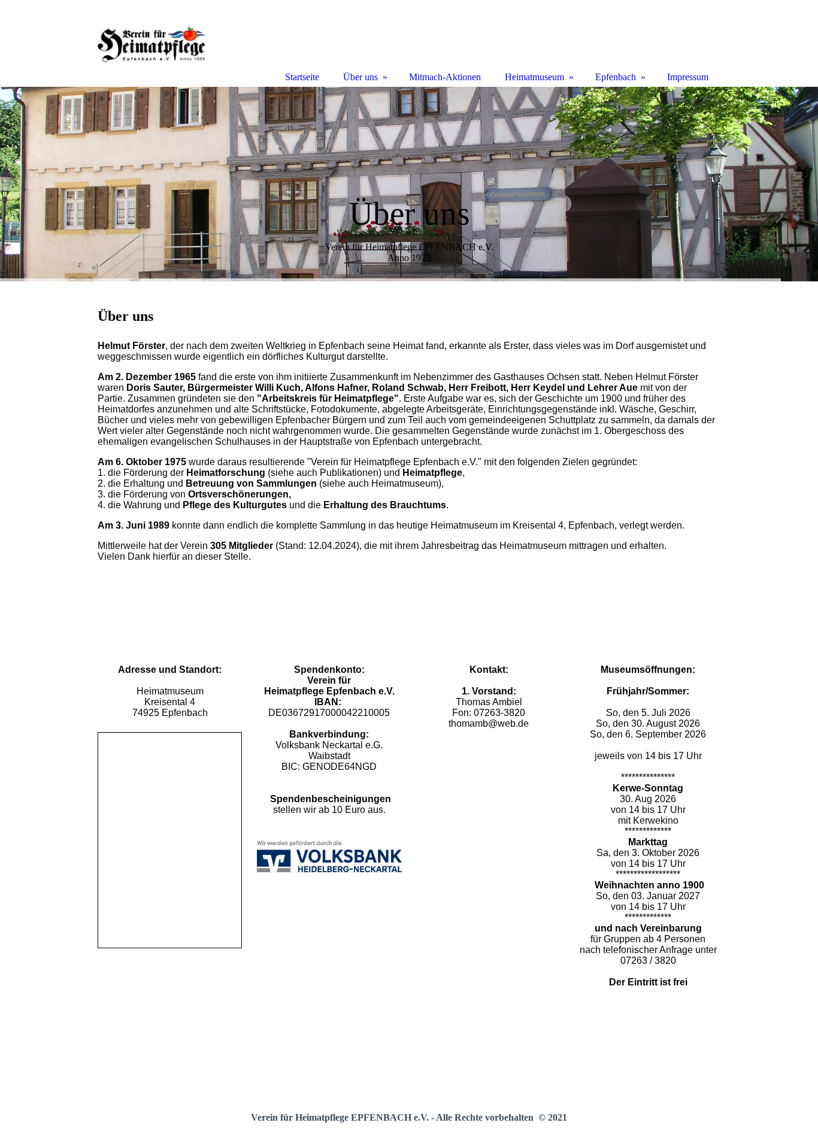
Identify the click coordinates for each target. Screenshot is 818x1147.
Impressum (687, 77)
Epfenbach (615, 77)
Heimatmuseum (534, 77)
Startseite (302, 77)
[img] (409, 184)
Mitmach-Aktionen (445, 77)
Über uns (360, 77)
